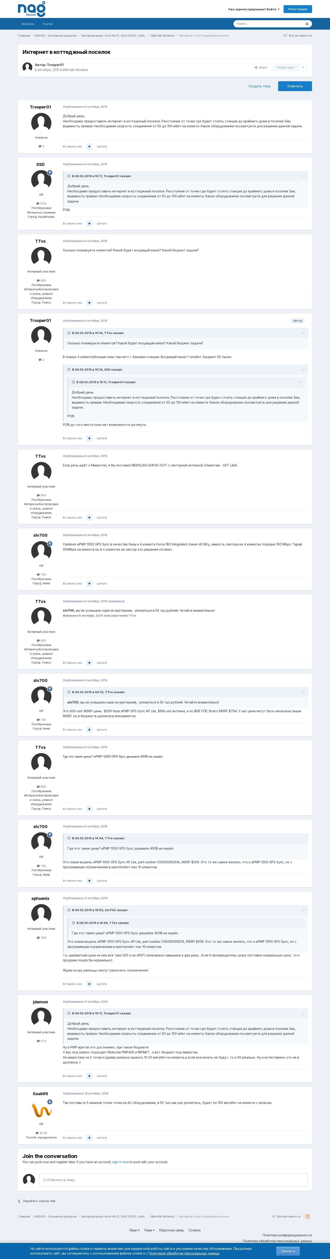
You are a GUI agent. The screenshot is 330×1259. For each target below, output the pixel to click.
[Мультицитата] (89, 146)
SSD (40, 164)
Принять (288, 1251)
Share (262, 67)
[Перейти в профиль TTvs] (41, 257)
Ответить (295, 86)
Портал (47, 24)
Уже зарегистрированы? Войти (253, 9)
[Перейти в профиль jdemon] (41, 1018)
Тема (148, 1230)
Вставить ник (72, 146)
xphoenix (40, 898)
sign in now (120, 1162)
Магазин (28, 24)
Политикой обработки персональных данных (184, 1253)
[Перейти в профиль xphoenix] (41, 914)
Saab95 (40, 1093)
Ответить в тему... (61, 1180)
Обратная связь (171, 1230)
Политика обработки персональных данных (277, 1241)
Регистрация (297, 9)
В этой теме (288, 23)
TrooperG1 (55, 65)
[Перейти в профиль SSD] (41, 180)
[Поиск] (307, 23)
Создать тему (260, 86)
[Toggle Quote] (69, 176)
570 (43, 1041)
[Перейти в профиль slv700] (41, 551)
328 (43, 937)
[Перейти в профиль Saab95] (41, 1109)
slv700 (40, 535)
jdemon (40, 1002)
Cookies (194, 1230)
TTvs (40, 241)
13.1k (42, 203)
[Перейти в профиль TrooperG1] (27, 67)
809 (43, 280)
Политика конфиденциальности (287, 1235)
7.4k (43, 574)
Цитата (102, 146)
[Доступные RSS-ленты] (307, 1216)
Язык (134, 1230)
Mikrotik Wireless (75, 70)
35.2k (43, 1133)
